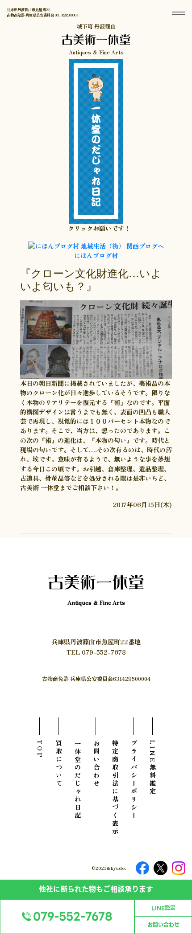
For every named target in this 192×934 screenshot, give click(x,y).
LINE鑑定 (163, 908)
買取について (58, 764)
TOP (40, 749)
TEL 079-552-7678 (96, 651)
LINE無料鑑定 (152, 768)
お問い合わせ (163, 925)
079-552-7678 (73, 917)
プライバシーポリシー (133, 780)
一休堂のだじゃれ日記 (77, 780)
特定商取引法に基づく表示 (115, 788)
